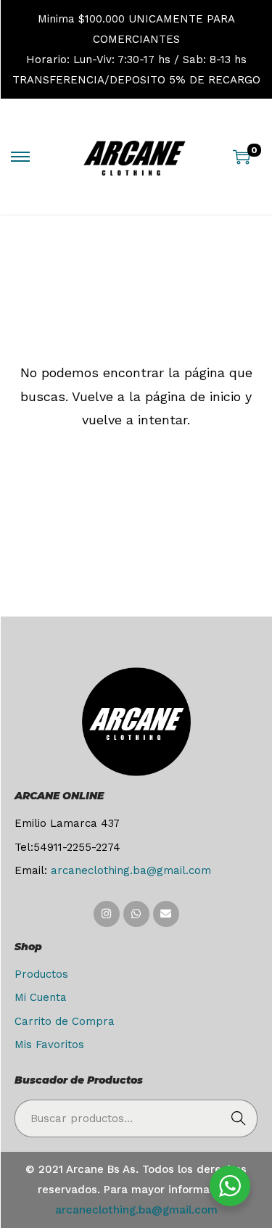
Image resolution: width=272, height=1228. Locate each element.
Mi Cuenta (41, 997)
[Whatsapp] (136, 914)
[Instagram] (107, 914)
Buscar (239, 1118)
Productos (41, 974)
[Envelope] (166, 914)
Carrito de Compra (65, 1021)
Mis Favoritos (49, 1044)
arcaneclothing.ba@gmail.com (131, 870)
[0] (241, 156)
